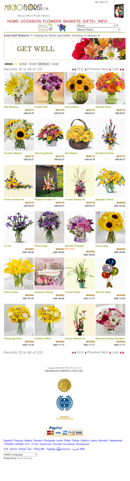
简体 (97, 2)
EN (106, 2)
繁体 (102, 2)
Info (102, 21)
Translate (27, 458)
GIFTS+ (89, 21)
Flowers (52, 21)
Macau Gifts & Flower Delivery (25, 15)
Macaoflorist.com (73, 367)
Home (13, 21)
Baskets (72, 21)
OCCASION (31, 21)
